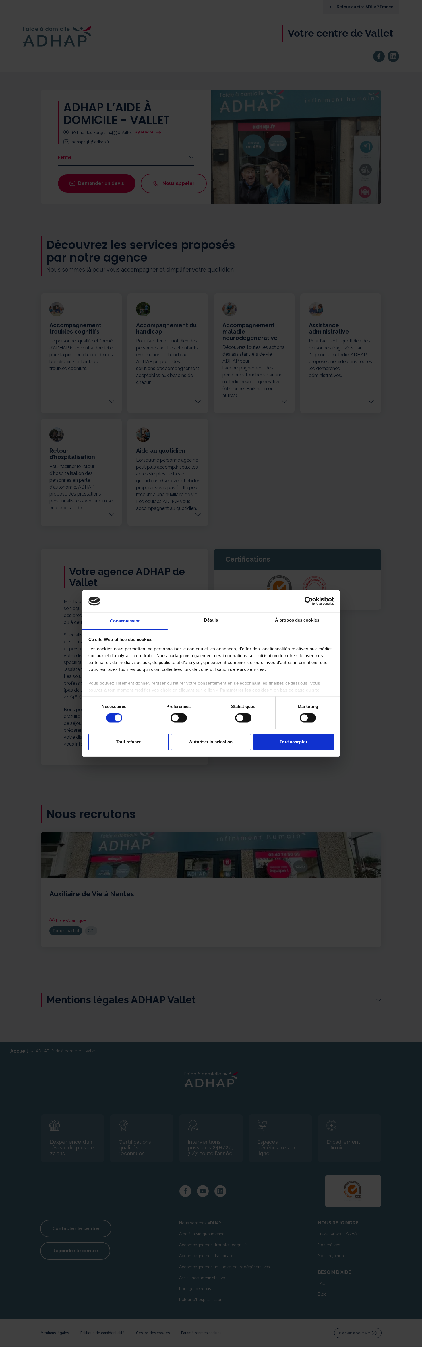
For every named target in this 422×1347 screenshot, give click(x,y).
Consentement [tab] (125, 620)
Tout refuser (128, 741)
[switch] (179, 718)
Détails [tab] (211, 620)
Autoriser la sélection (211, 741)
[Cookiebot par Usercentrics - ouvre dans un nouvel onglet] (309, 601)
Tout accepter (293, 741)
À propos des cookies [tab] (297, 620)
